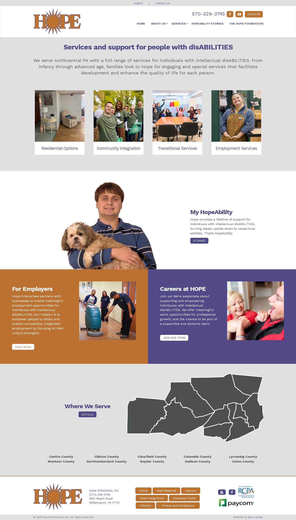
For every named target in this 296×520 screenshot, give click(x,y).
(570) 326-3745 (99, 494)
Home (141, 23)
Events (138, 3)
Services (179, 23)
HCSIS (143, 490)
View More (23, 347)
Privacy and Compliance (178, 505)
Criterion (145, 505)
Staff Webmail (166, 490)
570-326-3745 (208, 14)
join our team (174, 337)
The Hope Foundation (246, 23)
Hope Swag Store (152, 498)
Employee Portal (184, 498)
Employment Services (236, 148)
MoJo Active (255, 517)
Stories (199, 240)
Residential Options (59, 148)
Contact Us (162, 3)
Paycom (190, 490)
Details (87, 414)
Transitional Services (177, 148)
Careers (253, 14)
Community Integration (118, 148)
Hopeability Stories (207, 23)
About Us (158, 23)
